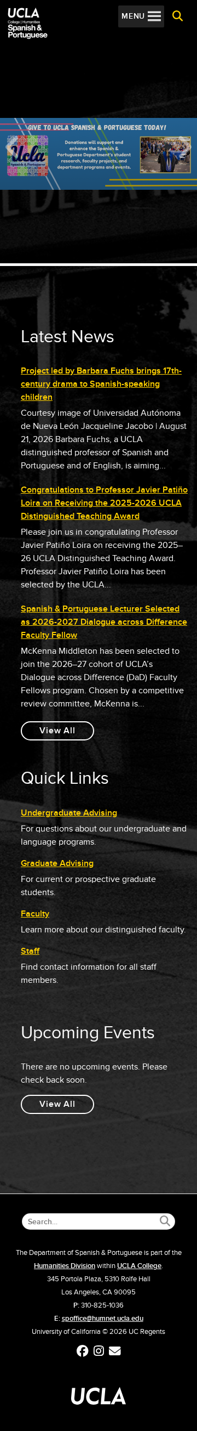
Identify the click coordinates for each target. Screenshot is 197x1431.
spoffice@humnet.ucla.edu (102, 1318)
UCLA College (139, 1266)
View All (66, 732)
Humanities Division (64, 1266)
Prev (11, 147)
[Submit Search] (165, 1221)
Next (185, 147)
